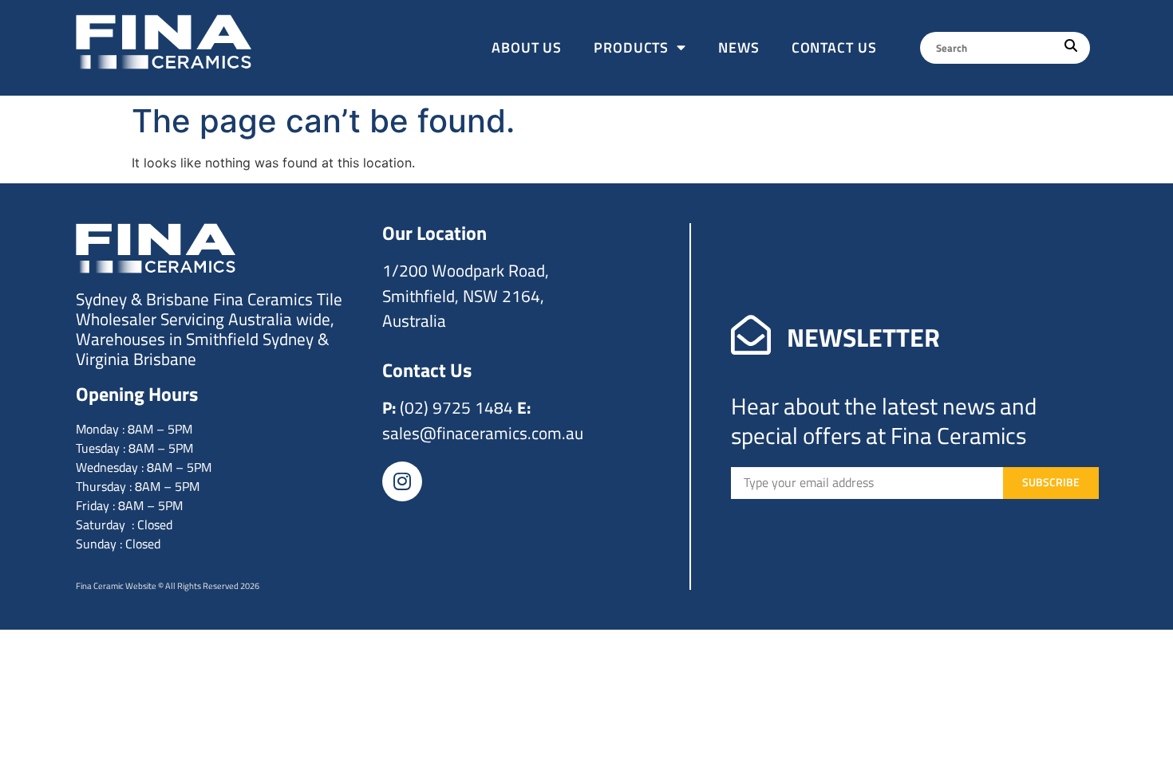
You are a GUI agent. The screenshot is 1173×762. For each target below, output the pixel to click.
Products (631, 47)
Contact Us (834, 47)
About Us (527, 47)
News (739, 47)
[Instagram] (402, 481)
